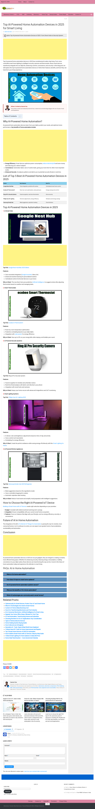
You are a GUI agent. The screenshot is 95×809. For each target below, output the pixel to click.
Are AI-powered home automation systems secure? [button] (23, 585)
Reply (8, 736)
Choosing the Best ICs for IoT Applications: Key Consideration (23, 618)
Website (6, 760)
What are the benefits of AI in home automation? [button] (22, 590)
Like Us (36, 784)
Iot (52, 674)
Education (70, 14)
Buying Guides (53, 14)
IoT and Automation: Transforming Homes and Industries (22, 616)
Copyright (45, 801)
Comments (9, 729)
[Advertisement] (35, 49)
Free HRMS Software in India (84, 792)
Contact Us (31, 2)
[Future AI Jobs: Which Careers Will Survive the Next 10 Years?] (34, 707)
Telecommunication (17, 687)
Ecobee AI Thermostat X (16, 323)
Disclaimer (54, 801)
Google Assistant (27, 274)
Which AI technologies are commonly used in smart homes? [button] (25, 595)
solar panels (18, 334)
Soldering (29, 14)
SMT (23, 14)
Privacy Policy (63, 801)
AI (7, 674)
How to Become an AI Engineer (14, 625)
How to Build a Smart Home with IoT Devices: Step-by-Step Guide (24, 633)
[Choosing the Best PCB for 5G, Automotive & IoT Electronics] (55, 707)
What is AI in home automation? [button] (16, 574)
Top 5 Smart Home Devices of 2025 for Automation (20, 631)
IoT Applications (57, 674)
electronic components (50, 686)
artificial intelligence (13, 674)
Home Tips (45, 14)
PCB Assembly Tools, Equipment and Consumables (43, 687)
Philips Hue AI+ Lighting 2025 (17, 397)
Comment (7, 745)
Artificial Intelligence (38, 282)
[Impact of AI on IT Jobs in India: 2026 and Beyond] (13, 707)
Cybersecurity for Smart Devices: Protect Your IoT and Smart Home (25, 603)
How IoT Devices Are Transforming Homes (42, 674)
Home (19, 2)
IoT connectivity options (8, 676)
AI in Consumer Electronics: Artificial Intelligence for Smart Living (24, 612)
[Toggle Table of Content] (19, 116)
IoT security (23, 676)
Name (6, 755)
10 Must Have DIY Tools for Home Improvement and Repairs (23, 629)
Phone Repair (62, 14)
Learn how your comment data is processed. (35, 771)
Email (37, 755)
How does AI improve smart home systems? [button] (20, 579)
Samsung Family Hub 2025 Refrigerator (20, 484)
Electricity (36, 14)
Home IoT (30, 674)
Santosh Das (8, 31)
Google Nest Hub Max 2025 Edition (19, 267)
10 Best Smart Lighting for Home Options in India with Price (22, 636)
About (24, 2)
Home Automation (22, 674)
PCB (18, 14)
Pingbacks (20, 729)
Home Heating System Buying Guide (16, 623)
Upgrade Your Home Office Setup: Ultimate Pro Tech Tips (22, 614)
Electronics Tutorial (9, 14)
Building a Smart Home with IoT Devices (15, 506)
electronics (41, 686)
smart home (29, 676)
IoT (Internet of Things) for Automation (29, 524)
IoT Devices (17, 676)
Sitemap (30, 801)
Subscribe (7, 791)
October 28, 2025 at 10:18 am (18, 733)
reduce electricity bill (49, 163)
